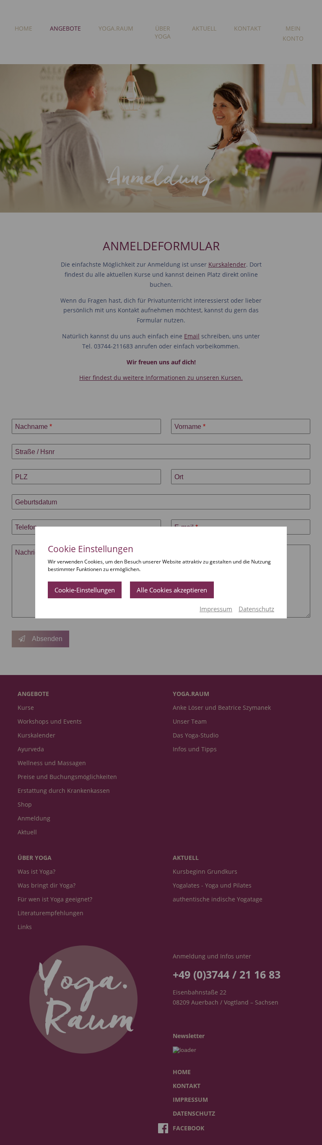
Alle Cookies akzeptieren (172, 590)
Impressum (216, 609)
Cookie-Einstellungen (85, 590)
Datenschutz (256, 609)
